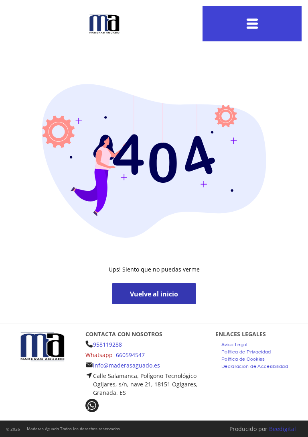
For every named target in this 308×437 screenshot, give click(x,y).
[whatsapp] (92, 406)
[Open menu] (252, 24)
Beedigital (282, 429)
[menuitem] (234, 343)
